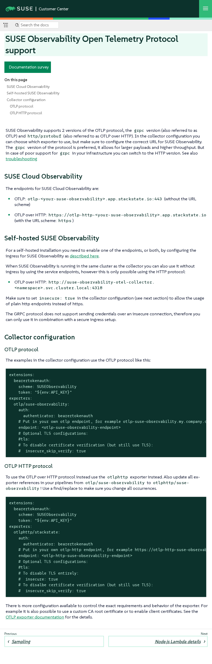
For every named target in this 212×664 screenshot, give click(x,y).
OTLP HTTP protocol (26, 113)
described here (84, 256)
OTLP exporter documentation (35, 617)
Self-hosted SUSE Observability (33, 93)
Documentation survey (29, 67)
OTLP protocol (21, 106)
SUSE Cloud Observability (28, 86)
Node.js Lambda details (178, 641)
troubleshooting (21, 159)
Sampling (21, 641)
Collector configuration (26, 99)
